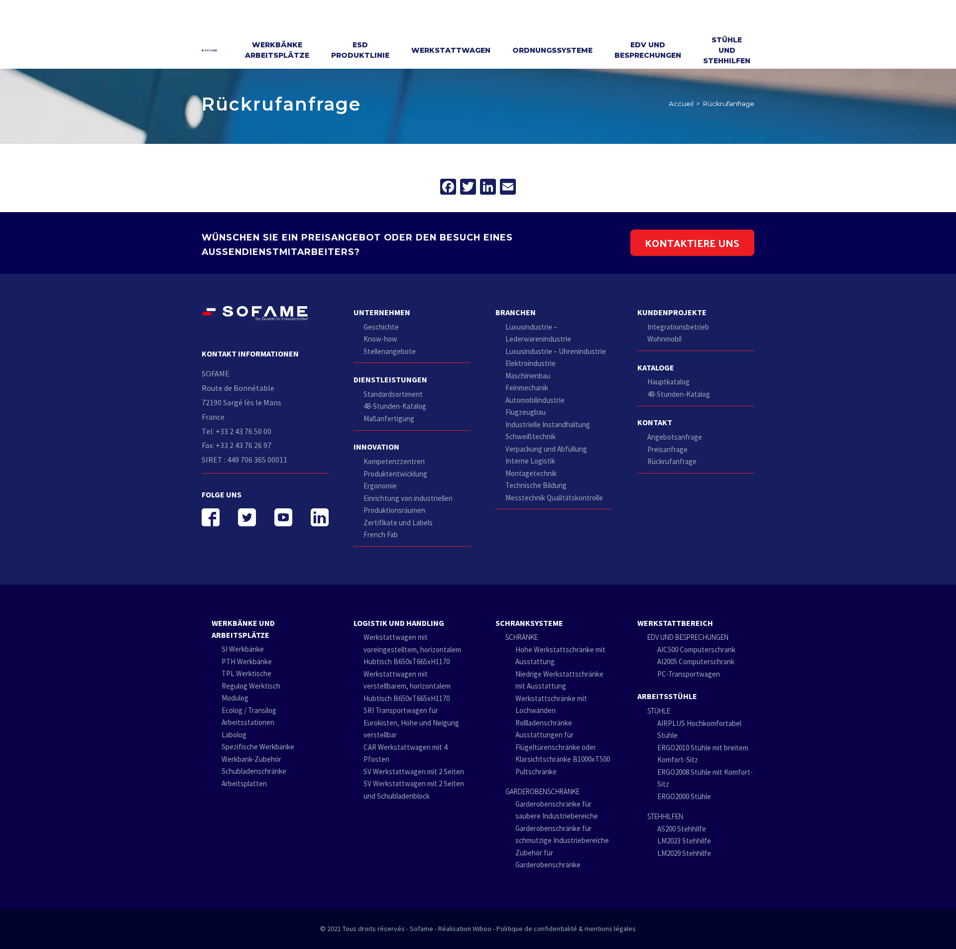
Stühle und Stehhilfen (726, 50)
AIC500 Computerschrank (696, 649)
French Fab (380, 534)
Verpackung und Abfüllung (546, 449)
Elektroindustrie (530, 363)
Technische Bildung (536, 485)
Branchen (515, 312)
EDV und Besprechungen (647, 50)
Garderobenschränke (542, 791)
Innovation (376, 447)
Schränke (521, 637)
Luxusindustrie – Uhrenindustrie (555, 351)
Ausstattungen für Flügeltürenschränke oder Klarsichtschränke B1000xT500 (562, 747)
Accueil (681, 104)
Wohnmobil (664, 339)
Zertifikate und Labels (398, 522)
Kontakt (654, 422)
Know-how (380, 339)
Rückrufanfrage (672, 461)
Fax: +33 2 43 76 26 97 (236, 445)
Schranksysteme (529, 623)
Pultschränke (536, 771)
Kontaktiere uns (692, 243)
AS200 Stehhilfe (681, 828)
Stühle (658, 710)
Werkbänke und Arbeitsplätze (243, 629)
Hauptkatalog (668, 381)
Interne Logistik (530, 461)
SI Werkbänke (243, 649)
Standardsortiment (393, 394)
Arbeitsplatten (244, 783)
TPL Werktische (246, 673)
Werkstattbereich (675, 623)
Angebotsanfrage (674, 437)
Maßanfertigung (388, 418)
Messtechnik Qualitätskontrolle (554, 497)
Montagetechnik (531, 473)
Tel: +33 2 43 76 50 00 (236, 431)
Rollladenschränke (543, 722)
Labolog (234, 734)
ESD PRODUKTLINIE (360, 50)
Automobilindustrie (535, 400)
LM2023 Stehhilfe (684, 840)
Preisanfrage (667, 449)
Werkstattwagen (450, 50)
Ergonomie (380, 485)
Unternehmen (382, 312)
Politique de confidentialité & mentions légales (566, 928)
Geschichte (381, 327)
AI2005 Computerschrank (695, 661)
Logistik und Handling (399, 623)
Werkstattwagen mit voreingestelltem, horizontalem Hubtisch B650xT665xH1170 (412, 649)
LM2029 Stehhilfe (684, 853)
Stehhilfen (665, 816)
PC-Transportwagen (688, 674)
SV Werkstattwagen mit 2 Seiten (413, 771)
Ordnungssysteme (552, 50)
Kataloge (655, 367)
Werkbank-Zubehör (251, 759)
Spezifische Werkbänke (258, 746)
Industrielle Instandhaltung (547, 424)
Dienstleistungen (390, 379)
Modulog (235, 698)
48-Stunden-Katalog (394, 406)
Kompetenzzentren (394, 461)
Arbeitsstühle (667, 696)
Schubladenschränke (254, 771)
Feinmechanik (526, 387)
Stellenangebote (389, 351)
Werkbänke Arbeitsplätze (277, 50)
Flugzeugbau (525, 412)
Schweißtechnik (530, 436)
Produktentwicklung (395, 473)
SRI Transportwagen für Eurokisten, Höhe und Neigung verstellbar (411, 722)
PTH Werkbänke (247, 661)
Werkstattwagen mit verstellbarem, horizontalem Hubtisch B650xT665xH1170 (407, 686)
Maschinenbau (527, 375)
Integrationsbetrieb (678, 327)
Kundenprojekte (672, 312)
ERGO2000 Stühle (684, 796)
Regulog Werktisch (251, 686)
